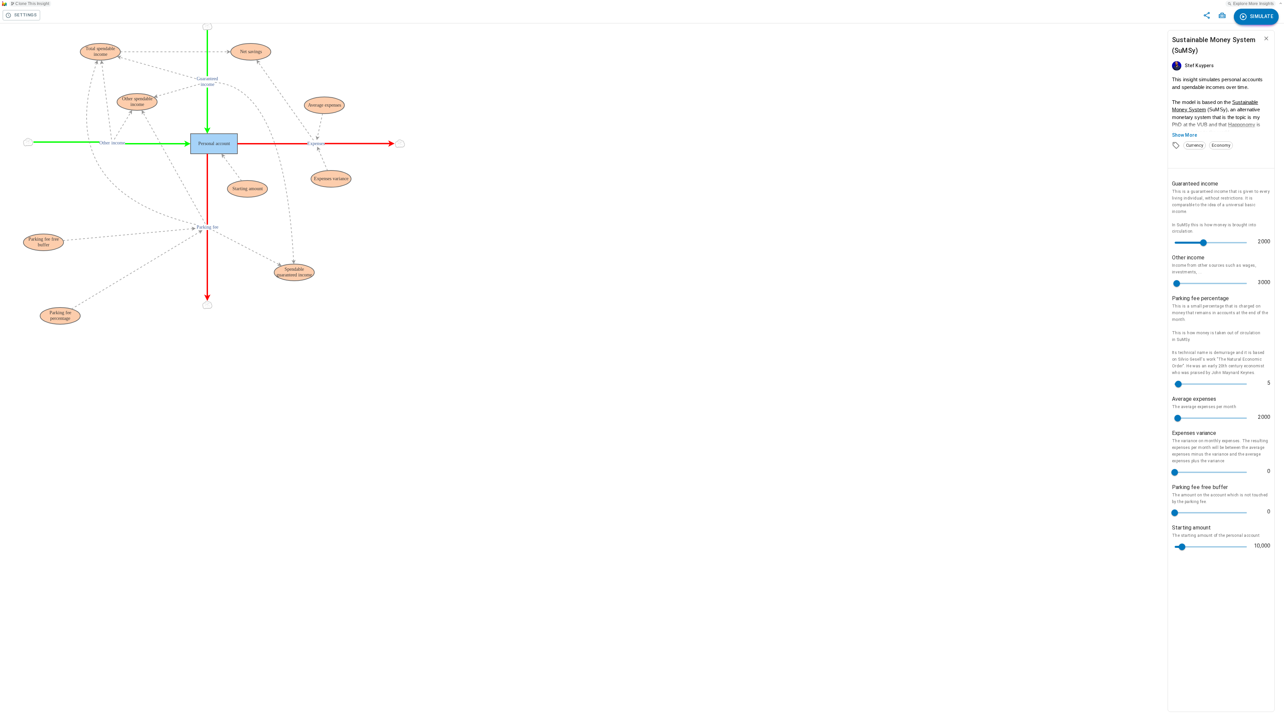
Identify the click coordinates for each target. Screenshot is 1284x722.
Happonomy (1241, 124)
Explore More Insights (1253, 3)
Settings (25, 14)
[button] (1194, 145)
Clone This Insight (32, 3)
